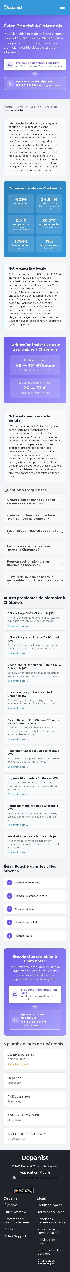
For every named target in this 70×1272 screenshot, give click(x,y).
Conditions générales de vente (51, 1220)
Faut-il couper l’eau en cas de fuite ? (35, 532)
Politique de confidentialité (48, 1231)
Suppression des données (49, 1252)
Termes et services (51, 1212)
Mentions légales (50, 1205)
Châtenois (51, 106)
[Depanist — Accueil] (13, 7)
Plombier (21, 106)
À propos (10, 1205)
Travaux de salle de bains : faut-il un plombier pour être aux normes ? (35, 580)
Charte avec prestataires (46, 1262)
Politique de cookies (46, 1241)
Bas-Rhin (35, 106)
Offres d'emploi (15, 1212)
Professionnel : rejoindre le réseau (18, 1220)
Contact (10, 1229)
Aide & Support (15, 1236)
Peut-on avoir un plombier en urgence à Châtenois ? (35, 563)
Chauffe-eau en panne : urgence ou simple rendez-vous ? (35, 501)
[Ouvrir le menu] (62, 7)
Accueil (8, 106)
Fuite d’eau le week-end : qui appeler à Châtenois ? (35, 547)
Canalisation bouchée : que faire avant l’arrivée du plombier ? (35, 517)
